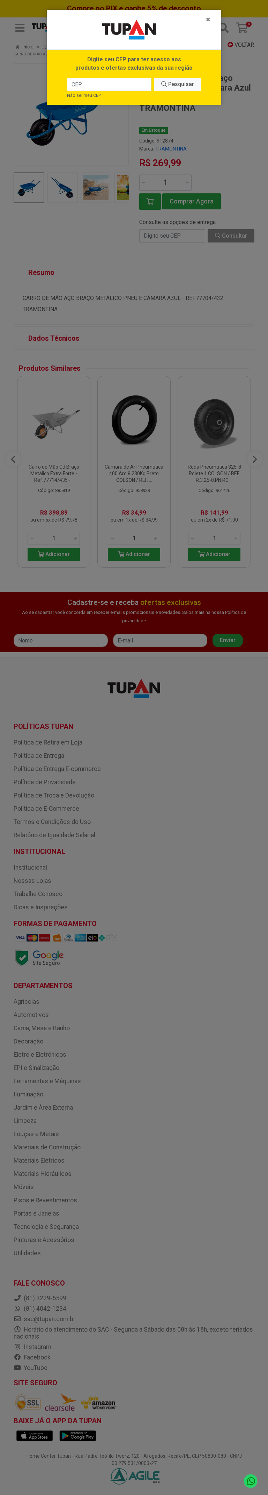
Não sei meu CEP (84, 95)
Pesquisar (180, 84)
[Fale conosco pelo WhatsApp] (251, 1481)
